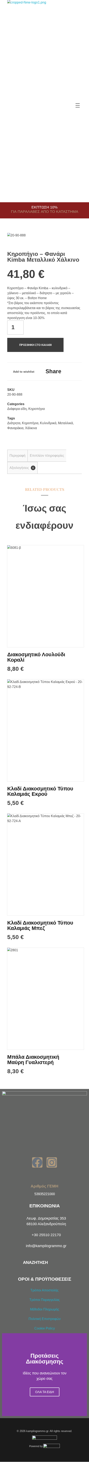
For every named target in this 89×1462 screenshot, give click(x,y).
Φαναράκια (15, 428)
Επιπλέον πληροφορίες (47, 455)
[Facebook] (37, 1162)
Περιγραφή (17, 455)
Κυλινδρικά (48, 423)
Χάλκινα (31, 428)
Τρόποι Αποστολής (44, 1290)
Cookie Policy (44, 1328)
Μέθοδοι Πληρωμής (44, 1309)
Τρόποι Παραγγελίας (44, 1300)
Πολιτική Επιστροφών (45, 1319)
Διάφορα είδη (17, 409)
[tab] (17, 456)
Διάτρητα (13, 423)
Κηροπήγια (36, 409)
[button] (6, 1374)
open (74, 240)
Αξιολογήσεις (22, 468)
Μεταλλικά (65, 423)
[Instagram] (52, 1162)
